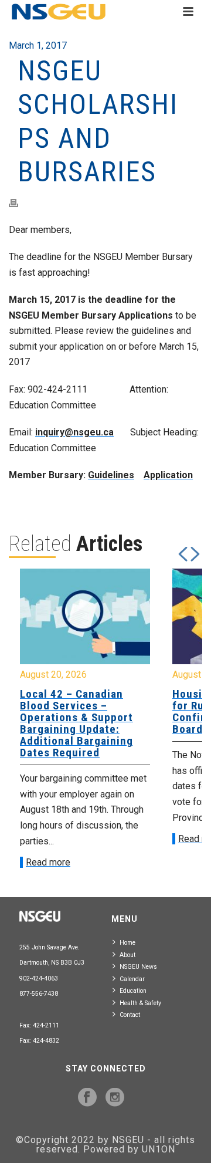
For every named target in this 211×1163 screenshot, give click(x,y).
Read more (122, 838)
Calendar (132, 979)
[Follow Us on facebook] (87, 1098)
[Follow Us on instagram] (115, 1098)
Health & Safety (140, 1003)
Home (127, 942)
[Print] (19, 203)
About (127, 955)
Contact (130, 1015)
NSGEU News (138, 967)
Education (133, 991)
